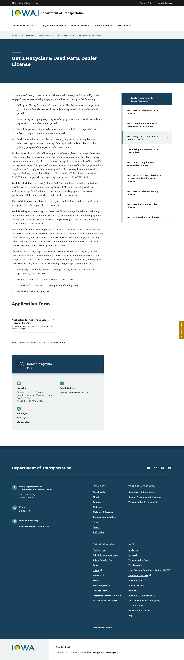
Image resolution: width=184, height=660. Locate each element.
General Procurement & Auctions (144, 497)
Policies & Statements (139, 610)
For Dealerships (61, 35)
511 (95, 580)
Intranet (100, 591)
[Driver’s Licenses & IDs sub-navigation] (36, 25)
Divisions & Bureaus (103, 512)
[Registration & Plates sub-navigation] (65, 25)
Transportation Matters (104, 517)
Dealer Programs (39, 364)
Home (17, 35)
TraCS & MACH (135, 605)
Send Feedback (63, 647)
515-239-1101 (25, 511)
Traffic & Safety (136, 565)
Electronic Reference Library (107, 596)
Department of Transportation (63, 13)
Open (135, 580)
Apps (95, 565)
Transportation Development (142, 502)
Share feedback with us (32, 526)
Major (100, 585)
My (97, 575)
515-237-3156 (23, 422)
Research (133, 555)
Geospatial (133, 590)
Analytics (133, 550)
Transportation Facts (138, 560)
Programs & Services (163, 3)
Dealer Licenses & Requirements (87, 35)
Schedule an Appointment (106, 555)
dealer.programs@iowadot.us (74, 392)
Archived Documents (103, 627)
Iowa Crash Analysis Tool (144, 600)
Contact (97, 502)
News (95, 522)
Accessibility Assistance (105, 601)
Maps (131, 615)
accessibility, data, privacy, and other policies (100, 652)
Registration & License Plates (37, 35)
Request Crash (138, 575)
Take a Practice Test (103, 560)
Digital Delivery (136, 585)
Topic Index (98, 532)
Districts (97, 507)
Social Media (99, 492)
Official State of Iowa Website (25, 3)
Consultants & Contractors (141, 492)
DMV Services (100, 550)
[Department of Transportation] (24, 13)
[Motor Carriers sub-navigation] (111, 25)
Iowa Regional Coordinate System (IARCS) (149, 570)
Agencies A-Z (145, 3)
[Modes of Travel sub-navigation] (89, 25)
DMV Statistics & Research (141, 595)
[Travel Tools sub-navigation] (131, 25)
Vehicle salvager (21, 211)
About (96, 497)
